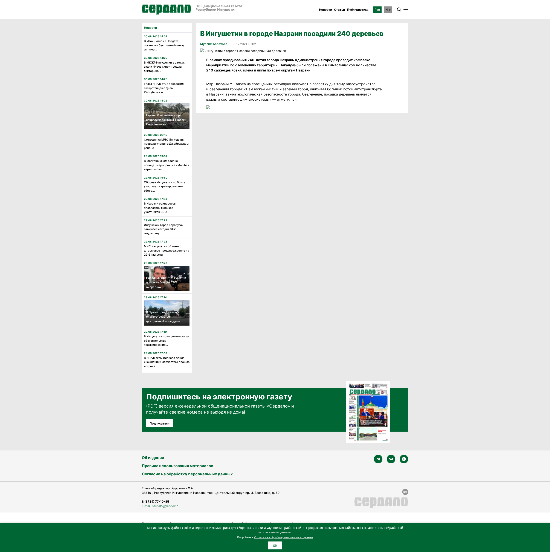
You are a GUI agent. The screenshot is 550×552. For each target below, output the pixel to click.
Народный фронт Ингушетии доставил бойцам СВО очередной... (166, 282)
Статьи (339, 9)
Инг (388, 9)
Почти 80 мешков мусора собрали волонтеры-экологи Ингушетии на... (166, 119)
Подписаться (160, 423)
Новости (325, 9)
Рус (377, 9)
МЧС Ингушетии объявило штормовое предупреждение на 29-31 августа (166, 250)
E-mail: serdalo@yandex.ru (160, 506)
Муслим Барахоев (213, 44)
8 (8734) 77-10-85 (155, 501)
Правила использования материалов (177, 466)
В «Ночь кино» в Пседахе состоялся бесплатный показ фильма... (164, 45)
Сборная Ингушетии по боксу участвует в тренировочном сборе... (164, 186)
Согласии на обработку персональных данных (283, 537)
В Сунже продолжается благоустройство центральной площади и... (164, 316)
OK (275, 545)
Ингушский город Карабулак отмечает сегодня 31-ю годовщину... (163, 229)
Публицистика (357, 9)
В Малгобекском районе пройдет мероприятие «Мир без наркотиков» (166, 165)
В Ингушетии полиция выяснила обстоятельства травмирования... (166, 340)
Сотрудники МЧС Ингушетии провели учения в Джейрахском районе (166, 144)
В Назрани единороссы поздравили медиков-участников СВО (160, 208)
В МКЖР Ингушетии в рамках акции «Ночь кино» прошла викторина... (164, 67)
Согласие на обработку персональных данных (187, 474)
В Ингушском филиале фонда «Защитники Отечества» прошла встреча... (166, 362)
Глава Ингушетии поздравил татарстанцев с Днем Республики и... (164, 88)
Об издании (153, 457)
